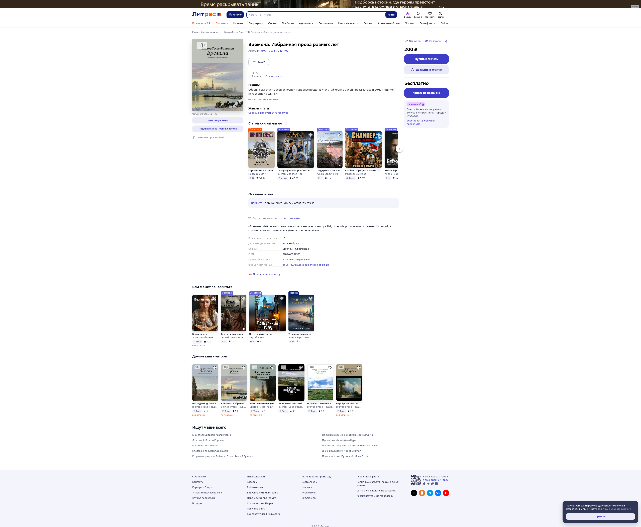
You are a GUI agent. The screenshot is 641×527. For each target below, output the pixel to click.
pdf (319, 264)
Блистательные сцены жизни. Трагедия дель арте (263, 403)
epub (285, 264)
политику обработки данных (614, 508)
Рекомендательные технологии (375, 495)
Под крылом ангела (328, 170)
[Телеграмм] (430, 493)
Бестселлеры (309, 481)
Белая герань (200, 334)
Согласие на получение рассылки (376, 490)
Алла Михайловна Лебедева (205, 337)
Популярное (256, 23)
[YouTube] (446, 493)
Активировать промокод (316, 476)
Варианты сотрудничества (262, 492)
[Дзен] (414, 493)
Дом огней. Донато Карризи (208, 440)
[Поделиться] (447, 41)
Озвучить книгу (256, 508)
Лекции (368, 23)
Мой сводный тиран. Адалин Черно (212, 434)
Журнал (409, 23)
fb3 (296, 264)
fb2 (291, 264)
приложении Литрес (436, 479)
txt (323, 264)
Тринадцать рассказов (301, 334)
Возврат (197, 503)
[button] (217, 120)
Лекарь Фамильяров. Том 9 (293, 170)
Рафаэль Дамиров (355, 173)
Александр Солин (298, 337)
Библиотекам (255, 487)
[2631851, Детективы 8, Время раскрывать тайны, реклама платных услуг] (320, 4)
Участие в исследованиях (207, 492)
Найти (391, 14)
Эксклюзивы (326, 23)
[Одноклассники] (422, 493)
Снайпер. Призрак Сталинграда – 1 (363, 170)
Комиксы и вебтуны (389, 23)
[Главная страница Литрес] (206, 14)
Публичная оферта (368, 476)
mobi (313, 264)
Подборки (288, 23)
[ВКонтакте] (438, 493)
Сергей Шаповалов (232, 337)
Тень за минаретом (232, 334)
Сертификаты (427, 23)
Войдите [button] (256, 203)
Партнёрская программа (261, 497)
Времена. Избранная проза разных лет (234, 403)
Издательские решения (296, 259)
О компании (199, 476)
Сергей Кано (256, 337)
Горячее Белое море (260, 170)
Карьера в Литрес (202, 487)
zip (328, 264)
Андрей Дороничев (396, 173)
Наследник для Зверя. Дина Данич (211, 450)
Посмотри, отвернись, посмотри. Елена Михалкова (351, 445)
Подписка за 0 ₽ (201, 23)
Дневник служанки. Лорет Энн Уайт (341, 450)
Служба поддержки (203, 497)
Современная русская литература (268, 112)
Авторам (252, 481)
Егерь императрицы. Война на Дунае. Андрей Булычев (222, 456)
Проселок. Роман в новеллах (320, 403)
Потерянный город (260, 334)
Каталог (237, 14)
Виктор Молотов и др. (290, 173)
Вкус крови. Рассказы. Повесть (349, 403)
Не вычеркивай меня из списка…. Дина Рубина (348, 434)
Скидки (272, 23)
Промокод (222, 23)
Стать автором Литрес (260, 503)
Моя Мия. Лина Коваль (205, 445)
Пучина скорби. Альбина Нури (339, 440)
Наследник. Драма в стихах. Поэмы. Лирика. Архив (205, 403)
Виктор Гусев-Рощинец (205, 406)
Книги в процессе (348, 23)
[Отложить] (271, 135)
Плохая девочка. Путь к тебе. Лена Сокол (345, 456)
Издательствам (256, 476)
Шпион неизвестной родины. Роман (291, 403)
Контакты (197, 481)
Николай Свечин (257, 173)
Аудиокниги (306, 23)
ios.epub (304, 264)
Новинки (238, 23)
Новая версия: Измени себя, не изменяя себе (397, 170)
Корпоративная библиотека (263, 513)
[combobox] (316, 15)
